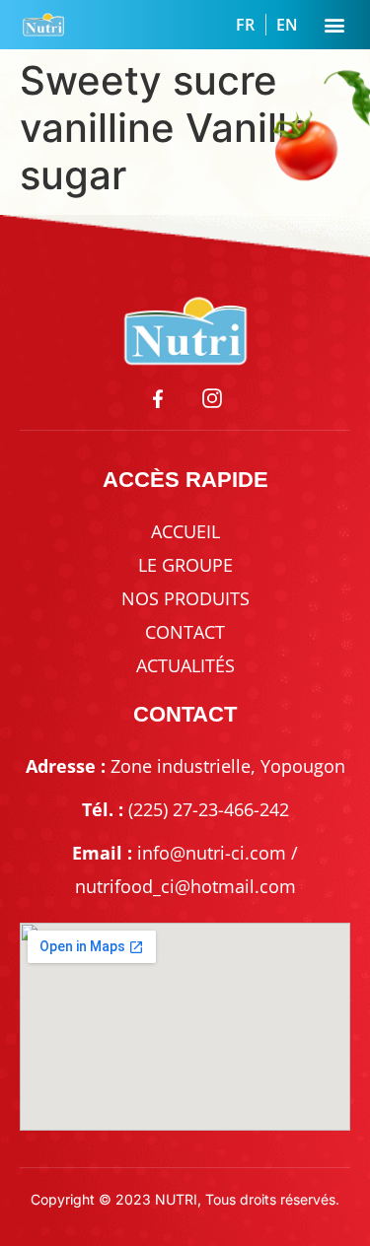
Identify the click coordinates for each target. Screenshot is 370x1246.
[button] (334, 25)
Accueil (185, 531)
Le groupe (185, 565)
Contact (185, 632)
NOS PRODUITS (185, 598)
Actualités (185, 665)
